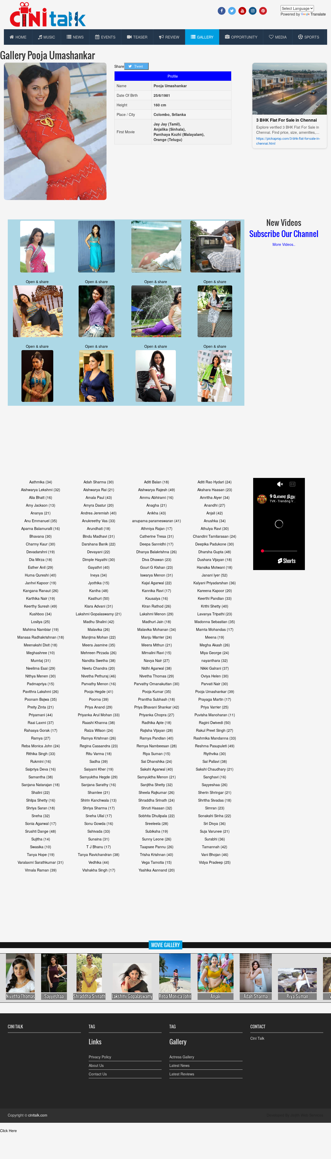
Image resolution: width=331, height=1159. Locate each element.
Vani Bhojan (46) (214, 854)
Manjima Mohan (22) (99, 637)
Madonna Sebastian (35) (214, 621)
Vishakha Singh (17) (98, 870)
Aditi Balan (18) (156, 481)
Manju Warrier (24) (156, 637)
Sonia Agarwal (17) (40, 823)
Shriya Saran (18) (40, 807)
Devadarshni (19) (40, 551)
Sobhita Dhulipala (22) (156, 815)
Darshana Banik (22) (99, 544)
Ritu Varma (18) (99, 753)
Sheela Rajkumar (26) (157, 792)
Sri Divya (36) (215, 823)
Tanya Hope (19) (41, 854)
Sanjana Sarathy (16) (98, 784)
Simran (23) (214, 807)
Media (281, 37)
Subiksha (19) (156, 831)
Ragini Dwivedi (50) (215, 722)
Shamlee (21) (99, 792)
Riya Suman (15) (156, 753)
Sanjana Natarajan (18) (40, 784)
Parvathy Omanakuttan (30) (156, 683)
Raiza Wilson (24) (98, 730)
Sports (311, 37)
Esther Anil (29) (40, 567)
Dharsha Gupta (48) (214, 551)
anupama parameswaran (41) (156, 520)
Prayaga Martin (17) (214, 699)
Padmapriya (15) (40, 683)
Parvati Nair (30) (214, 683)
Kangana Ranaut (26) (40, 590)
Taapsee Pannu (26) (157, 846)
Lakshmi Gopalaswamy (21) (99, 613)
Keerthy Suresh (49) (40, 606)
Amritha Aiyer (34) (215, 497)
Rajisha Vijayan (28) (156, 730)
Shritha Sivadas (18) (214, 800)
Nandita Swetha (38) (99, 660)
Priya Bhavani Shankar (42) (156, 707)
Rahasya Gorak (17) (40, 730)
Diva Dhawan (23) (156, 559)
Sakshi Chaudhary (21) (215, 769)
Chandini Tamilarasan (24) (214, 536)
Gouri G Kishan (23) (156, 567)
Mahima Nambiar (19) (41, 629)
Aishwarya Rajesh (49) (156, 489)
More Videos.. (284, 244)
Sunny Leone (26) (156, 838)
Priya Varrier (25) (215, 707)
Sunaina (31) (98, 838)
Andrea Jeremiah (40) (99, 512)
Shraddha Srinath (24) (156, 800)
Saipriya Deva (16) (40, 769)
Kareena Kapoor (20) (214, 590)
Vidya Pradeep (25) (215, 862)
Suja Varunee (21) (215, 831)
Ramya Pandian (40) (157, 738)
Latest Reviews (181, 1073)
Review (172, 37)
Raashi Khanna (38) (98, 722)
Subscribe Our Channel (283, 233)
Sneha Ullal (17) (99, 815)
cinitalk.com (37, 1115)
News (78, 37)
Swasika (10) (40, 846)
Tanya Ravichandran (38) (98, 854)
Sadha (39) (98, 761)
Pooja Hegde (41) (98, 691)
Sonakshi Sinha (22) (214, 815)
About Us (96, 1065)
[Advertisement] (213, 181)
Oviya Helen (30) (215, 675)
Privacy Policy (100, 1056)
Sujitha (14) (40, 838)
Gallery (205, 37)
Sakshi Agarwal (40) (156, 769)
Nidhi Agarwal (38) (156, 668)
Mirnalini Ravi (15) (156, 652)
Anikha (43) (156, 512)
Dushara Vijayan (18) (214, 559)
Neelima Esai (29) (40, 668)
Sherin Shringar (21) (214, 792)
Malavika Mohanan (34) (156, 629)
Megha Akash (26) (215, 644)
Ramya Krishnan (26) (98, 738)
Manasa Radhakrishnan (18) (40, 637)
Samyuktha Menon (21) (156, 776)
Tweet (138, 66)
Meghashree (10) (40, 652)
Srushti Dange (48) (40, 831)
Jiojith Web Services (306, 1115)
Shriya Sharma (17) (99, 807)
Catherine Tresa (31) (157, 536)
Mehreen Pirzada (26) (99, 652)
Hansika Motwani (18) (214, 567)
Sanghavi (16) (214, 776)
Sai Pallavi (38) (214, 761)
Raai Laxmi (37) (41, 722)
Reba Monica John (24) (40, 745)
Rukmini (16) (40, 761)
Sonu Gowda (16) (98, 823)
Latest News (179, 1065)
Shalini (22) (40, 792)
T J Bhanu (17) (98, 846)
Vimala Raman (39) (41, 870)
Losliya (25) (40, 621)
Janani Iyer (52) (215, 575)
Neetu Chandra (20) (98, 668)
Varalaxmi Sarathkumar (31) (41, 862)
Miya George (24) (214, 652)
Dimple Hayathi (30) (98, 559)
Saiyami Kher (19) (99, 769)
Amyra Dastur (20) (99, 505)
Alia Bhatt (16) (40, 497)
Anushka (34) (215, 520)
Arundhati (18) (98, 528)
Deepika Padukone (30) (214, 544)
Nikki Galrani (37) (214, 668)
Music (49, 37)
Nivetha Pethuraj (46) (98, 675)
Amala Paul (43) (99, 497)
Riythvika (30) (215, 753)
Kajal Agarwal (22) (157, 582)
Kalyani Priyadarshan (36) (214, 582)
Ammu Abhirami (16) (157, 497)
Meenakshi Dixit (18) (40, 644)
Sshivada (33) (98, 831)
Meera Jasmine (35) (98, 644)
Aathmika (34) (40, 481)
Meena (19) (214, 637)
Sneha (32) (41, 815)
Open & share (37, 281)
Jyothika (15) (98, 582)
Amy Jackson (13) (40, 505)
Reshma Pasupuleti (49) (215, 745)
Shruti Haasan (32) (156, 807)
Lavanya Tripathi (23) (214, 613)
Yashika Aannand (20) (157, 870)
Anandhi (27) (214, 505)
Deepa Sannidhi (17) (157, 544)
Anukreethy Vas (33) (98, 520)
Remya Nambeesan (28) (157, 745)
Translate (318, 14)
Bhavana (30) (40, 536)
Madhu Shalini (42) (98, 621)
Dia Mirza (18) (40, 559)
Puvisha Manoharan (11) (214, 714)
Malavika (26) (99, 629)
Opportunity (244, 37)
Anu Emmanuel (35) (40, 520)
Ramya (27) (40, 738)
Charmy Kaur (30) (40, 544)
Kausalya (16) (156, 598)
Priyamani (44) (41, 714)
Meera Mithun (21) (156, 644)
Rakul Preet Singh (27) (214, 730)
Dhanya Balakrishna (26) (156, 551)
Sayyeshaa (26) (215, 784)
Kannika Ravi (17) (156, 590)
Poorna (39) (99, 699)
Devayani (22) (98, 551)
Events (108, 37)
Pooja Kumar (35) (156, 691)
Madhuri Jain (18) (156, 621)
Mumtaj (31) (41, 660)
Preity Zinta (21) (40, 707)
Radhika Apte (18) (156, 722)
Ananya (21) (41, 512)
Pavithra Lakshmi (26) (41, 691)
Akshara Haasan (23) (214, 489)
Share (119, 66)
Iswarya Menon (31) (156, 575)
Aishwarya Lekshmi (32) (40, 489)
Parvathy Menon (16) (98, 683)
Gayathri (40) (99, 567)
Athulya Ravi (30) (215, 528)
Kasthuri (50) (98, 598)
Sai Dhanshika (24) (156, 761)
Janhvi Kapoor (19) (40, 582)
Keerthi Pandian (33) (215, 598)
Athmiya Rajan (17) (156, 528)
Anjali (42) (214, 512)
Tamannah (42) (214, 846)
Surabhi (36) (215, 838)
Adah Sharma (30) (99, 481)
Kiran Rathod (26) (156, 606)
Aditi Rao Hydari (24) (215, 481)
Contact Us (98, 1073)
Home (21, 37)
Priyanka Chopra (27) (156, 714)
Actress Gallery (181, 1056)
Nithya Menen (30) (40, 675)
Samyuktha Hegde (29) (99, 776)
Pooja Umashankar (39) (214, 691)
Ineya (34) (98, 575)
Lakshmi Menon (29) (157, 613)
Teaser (140, 37)
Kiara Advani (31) (99, 606)
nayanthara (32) (214, 660)
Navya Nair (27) (157, 660)
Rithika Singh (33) (40, 753)
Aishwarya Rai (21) (98, 489)
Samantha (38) (40, 776)
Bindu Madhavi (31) (99, 536)
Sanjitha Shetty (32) (156, 784)
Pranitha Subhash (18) (156, 699)
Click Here (8, 1130)
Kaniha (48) (98, 590)
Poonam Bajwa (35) (41, 699)
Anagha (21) (156, 505)
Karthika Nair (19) (40, 598)
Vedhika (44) (98, 862)
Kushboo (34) (40, 613)
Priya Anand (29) (98, 707)
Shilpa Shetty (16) (40, 800)
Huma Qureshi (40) (40, 575)
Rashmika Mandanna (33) (214, 738)
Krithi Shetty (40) (214, 606)
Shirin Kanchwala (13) (99, 800)
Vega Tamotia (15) (156, 862)
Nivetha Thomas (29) (156, 675)
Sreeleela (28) (156, 823)
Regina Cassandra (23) (99, 745)
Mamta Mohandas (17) (215, 629)
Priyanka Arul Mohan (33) (99, 714)
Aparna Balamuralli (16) (40, 528)
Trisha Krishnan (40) (156, 854)
